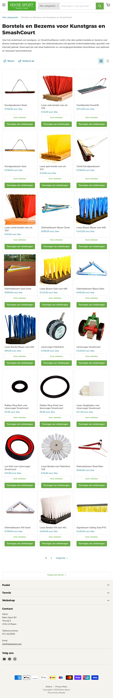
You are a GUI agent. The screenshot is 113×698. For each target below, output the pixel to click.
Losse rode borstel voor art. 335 (54, 107)
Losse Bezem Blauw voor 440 (91, 227)
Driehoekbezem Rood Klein (90, 466)
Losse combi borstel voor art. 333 (19, 229)
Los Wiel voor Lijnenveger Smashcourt (17, 468)
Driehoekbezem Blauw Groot (55, 227)
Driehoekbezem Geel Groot (18, 288)
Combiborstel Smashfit (88, 105)
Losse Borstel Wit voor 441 (53, 527)
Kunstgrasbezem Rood (16, 105)
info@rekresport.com (11, 644)
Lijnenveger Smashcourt (88, 346)
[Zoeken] (100, 6)
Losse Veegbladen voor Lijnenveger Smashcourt (88, 407)
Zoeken (49, 686)
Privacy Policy (61, 686)
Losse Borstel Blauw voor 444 (19, 346)
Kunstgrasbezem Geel (15, 166)
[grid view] (101, 61)
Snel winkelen (20, 117)
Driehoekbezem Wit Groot (17, 527)
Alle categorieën (10, 17)
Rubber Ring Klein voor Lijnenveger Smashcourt (16, 407)
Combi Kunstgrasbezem (88, 166)
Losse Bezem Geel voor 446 (53, 288)
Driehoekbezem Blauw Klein (90, 288)
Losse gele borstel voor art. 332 (53, 168)
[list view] (107, 61)
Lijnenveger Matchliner (52, 346)
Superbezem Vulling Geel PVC (91, 527)
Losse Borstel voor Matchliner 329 (55, 468)
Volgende (61, 558)
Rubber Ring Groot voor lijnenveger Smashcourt (51, 407)
